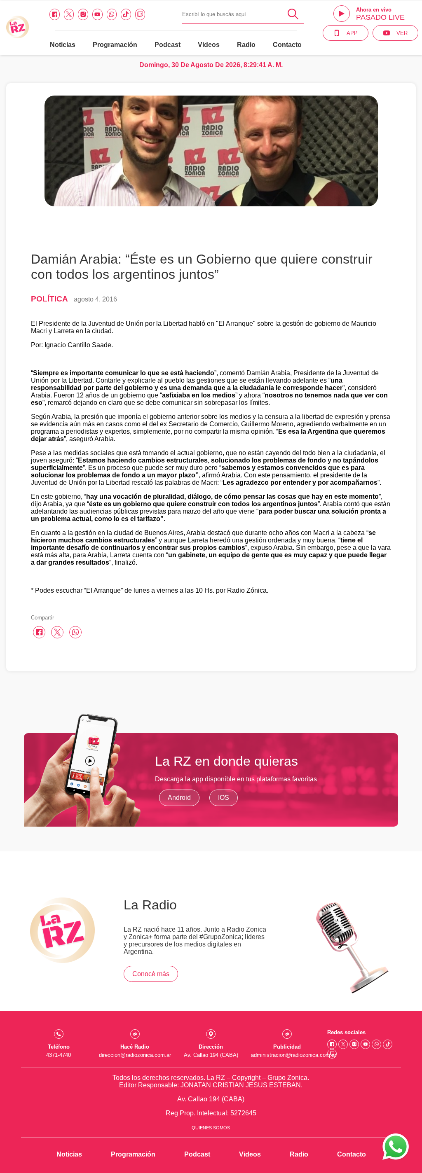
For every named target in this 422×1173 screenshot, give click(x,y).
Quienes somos (211, 1127)
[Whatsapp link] (112, 14)
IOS (223, 797)
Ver (402, 33)
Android (179, 797)
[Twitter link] (69, 14)
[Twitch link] (140, 14)
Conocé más (150, 973)
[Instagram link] (83, 14)
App (352, 33)
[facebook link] (54, 14)
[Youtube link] (97, 14)
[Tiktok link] (126, 14)
